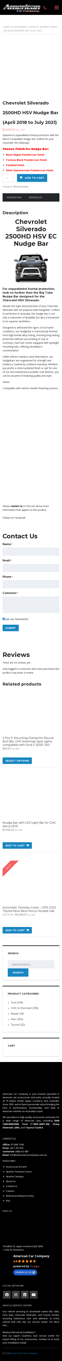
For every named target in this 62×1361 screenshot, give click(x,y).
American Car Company (31, 1256)
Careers (10, 1191)
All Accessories (19, 26)
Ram (14, 1019)
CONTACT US (9, 1138)
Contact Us (11, 1186)
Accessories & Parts (16, 1166)
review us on (23, 1272)
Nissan (15, 1013)
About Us (11, 1181)
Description (14, 197)
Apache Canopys (15, 1176)
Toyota (15, 1024)
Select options (17, 760)
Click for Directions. (14, 1249)
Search (18, 972)
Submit (10, 628)
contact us (17, 506)
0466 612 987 (21, 1151)
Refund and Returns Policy (20, 1195)
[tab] (14, 197)
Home (6, 26)
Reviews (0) (35, 197)
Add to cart (34, 177)
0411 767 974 (16, 1148)
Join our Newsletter (17, 619)
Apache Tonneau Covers (19, 1171)
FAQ (8, 1200)
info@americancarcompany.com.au (28, 1154)
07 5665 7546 (17, 1144)
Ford (13, 1002)
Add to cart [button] (15, 845)
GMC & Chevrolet (21, 1008)
